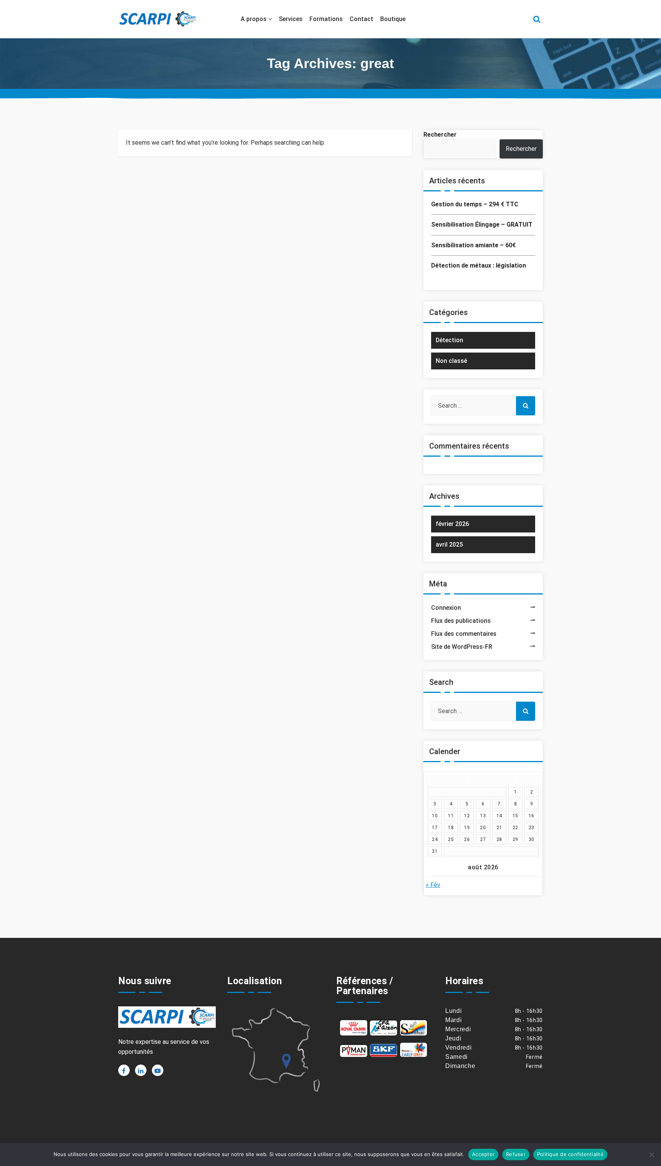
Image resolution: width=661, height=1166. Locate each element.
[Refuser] (651, 1154)
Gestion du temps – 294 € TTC (474, 204)
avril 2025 (449, 544)
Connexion (446, 607)
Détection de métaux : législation (478, 265)
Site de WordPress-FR (461, 646)
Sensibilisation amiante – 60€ (473, 245)
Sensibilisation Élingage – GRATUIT (481, 224)
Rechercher (440, 134)
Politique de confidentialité (570, 1154)
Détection (449, 340)
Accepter (483, 1154)
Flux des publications (461, 620)
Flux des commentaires (464, 633)
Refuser (516, 1154)
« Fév (433, 884)
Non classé (451, 360)
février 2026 (452, 523)
